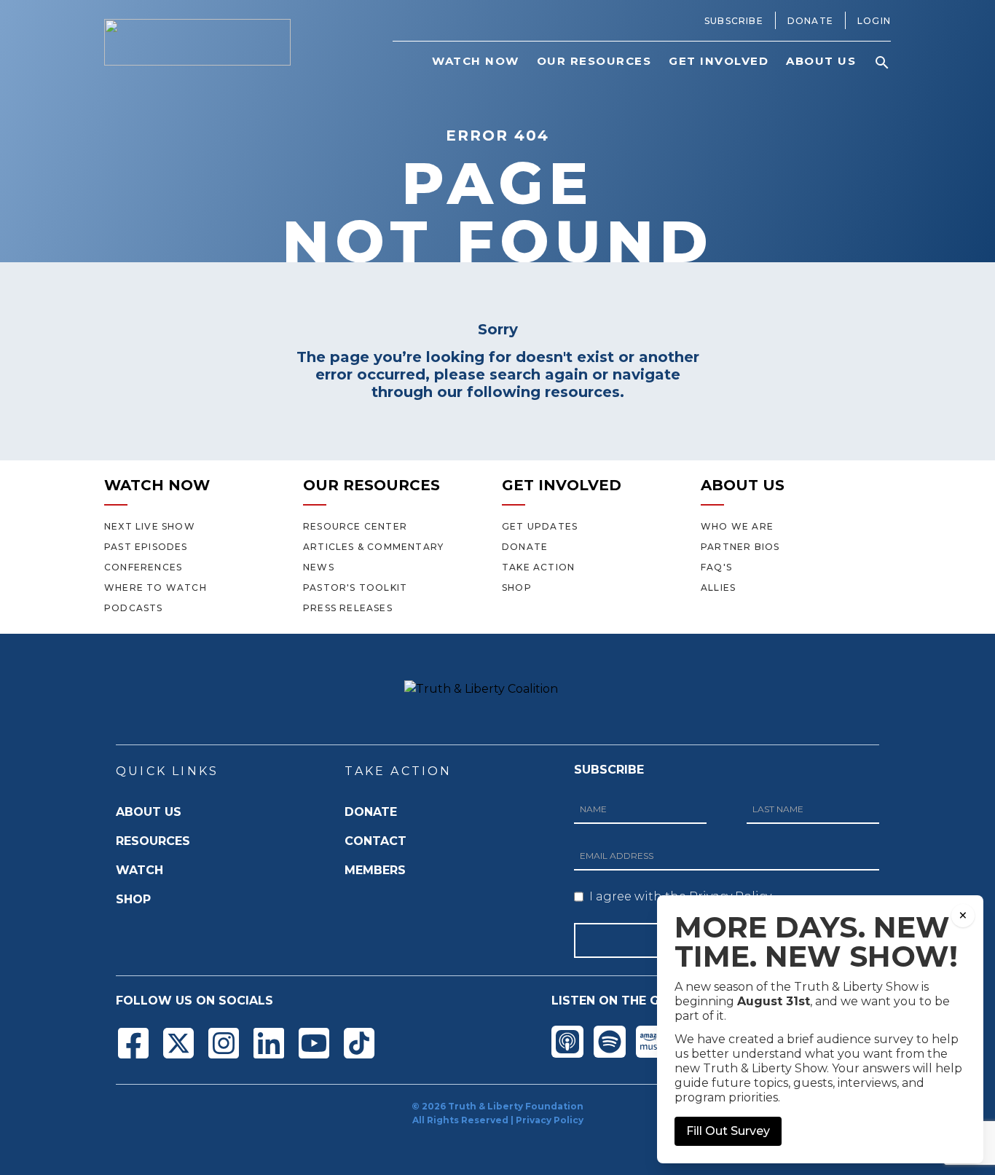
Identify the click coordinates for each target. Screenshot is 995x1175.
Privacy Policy (549, 1120)
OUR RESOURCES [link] (594, 61)
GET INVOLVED (561, 485)
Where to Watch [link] (155, 587)
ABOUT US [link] (821, 61)
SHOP (133, 899)
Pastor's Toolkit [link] (355, 587)
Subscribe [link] (733, 20)
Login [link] (874, 20)
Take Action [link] (538, 567)
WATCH (139, 870)
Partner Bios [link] (740, 546)
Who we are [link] (737, 526)
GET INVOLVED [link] (718, 61)
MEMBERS (375, 870)
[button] (882, 62)
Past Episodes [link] (146, 546)
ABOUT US (742, 485)
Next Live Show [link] (149, 526)
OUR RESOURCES (371, 485)
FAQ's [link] (716, 567)
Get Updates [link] (540, 526)
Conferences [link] (143, 567)
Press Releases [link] (348, 607)
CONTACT (375, 841)
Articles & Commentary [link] (373, 546)
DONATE (371, 812)
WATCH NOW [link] (475, 61)
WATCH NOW (157, 485)
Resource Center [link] (355, 526)
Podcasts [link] (133, 607)
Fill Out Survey (728, 1131)
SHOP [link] (517, 587)
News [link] (318, 567)
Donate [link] (810, 20)
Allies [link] (718, 587)
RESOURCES (153, 841)
